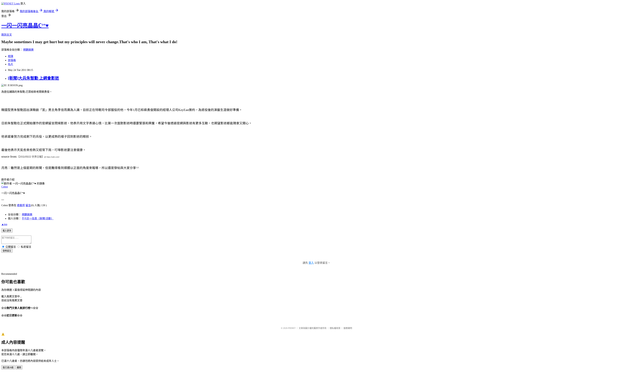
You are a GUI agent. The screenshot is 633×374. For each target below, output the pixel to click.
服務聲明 (348, 328)
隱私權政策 (335, 328)
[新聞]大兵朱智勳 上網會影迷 (33, 78)
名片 (10, 64)
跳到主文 (6, 34)
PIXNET (292, 328)
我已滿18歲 (8, 367)
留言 (28, 205)
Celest (4, 186)
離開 (19, 367)
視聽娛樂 (28, 49)
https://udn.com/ (52, 157)
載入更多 (7, 230)
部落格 (12, 60)
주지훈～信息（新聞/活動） (38, 218)
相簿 (10, 56)
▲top (4, 224)
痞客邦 (21, 205)
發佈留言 (7, 251)
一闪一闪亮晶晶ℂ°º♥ (25, 26)
